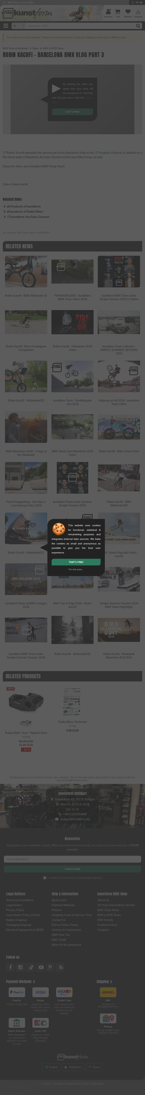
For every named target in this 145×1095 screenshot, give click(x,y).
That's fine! (76, 562)
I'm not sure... (76, 569)
